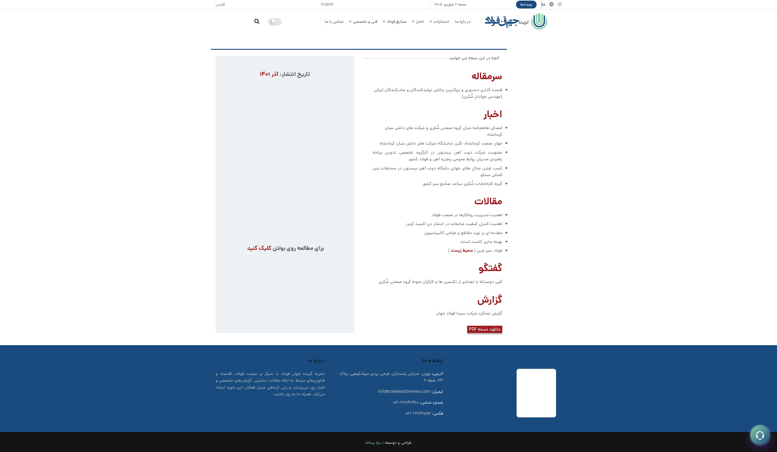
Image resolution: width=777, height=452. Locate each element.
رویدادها (526, 4)
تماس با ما (334, 22)
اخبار (420, 22)
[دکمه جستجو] (257, 21)
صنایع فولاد (397, 22)
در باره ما (462, 22)
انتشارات (441, 22)
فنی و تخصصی (365, 22)
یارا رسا (375, 443)
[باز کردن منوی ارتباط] (760, 435)
